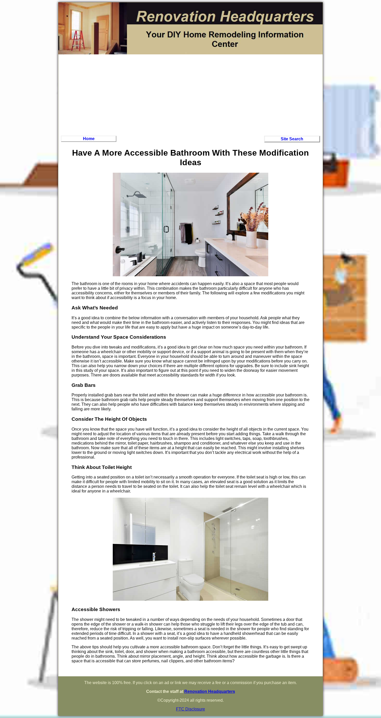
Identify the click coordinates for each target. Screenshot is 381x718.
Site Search (292, 139)
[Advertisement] (190, 94)
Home (89, 138)
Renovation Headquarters (209, 691)
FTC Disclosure (190, 709)
